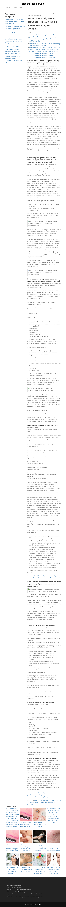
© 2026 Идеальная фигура (14, 885)
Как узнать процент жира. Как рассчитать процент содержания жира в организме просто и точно (15, 34)
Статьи (21, 8)
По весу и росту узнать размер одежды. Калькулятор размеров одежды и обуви (14, 21)
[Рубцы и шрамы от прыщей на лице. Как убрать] (39, 820)
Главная (7, 8)
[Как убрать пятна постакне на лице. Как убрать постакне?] (26, 865)
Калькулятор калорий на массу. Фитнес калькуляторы (45, 47)
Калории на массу (39, 800)
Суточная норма (50, 800)
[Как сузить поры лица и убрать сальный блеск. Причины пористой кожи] (53, 865)
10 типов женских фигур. (12, 46)
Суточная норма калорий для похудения (43, 57)
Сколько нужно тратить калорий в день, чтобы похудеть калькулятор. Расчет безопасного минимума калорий (43, 40)
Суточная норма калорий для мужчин (42, 55)
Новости (14, 8)
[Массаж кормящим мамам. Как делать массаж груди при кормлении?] (26, 843)
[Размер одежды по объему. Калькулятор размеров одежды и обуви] (53, 814)
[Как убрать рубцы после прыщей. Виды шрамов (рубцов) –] (26, 820)
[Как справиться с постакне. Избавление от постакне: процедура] (53, 843)
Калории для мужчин (41, 802)
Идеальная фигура (33, 3)
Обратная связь (11, 895)
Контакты (10, 889)
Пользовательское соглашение (23, 889)
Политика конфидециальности (16, 891)
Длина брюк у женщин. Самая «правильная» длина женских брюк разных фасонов (13, 41)
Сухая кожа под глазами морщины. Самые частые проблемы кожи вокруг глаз (13, 51)
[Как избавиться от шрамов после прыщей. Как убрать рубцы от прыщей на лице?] (12, 843)
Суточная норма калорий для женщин (42, 53)
